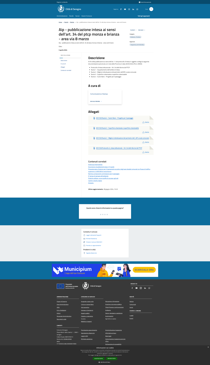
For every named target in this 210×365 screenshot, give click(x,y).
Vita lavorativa (85, 307)
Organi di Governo (62, 301)
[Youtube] (124, 9)
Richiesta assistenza (86, 339)
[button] (105, 362)
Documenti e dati (61, 319)
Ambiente (108, 310)
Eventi (131, 318)
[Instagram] (128, 9)
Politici (59, 313)
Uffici (58, 307)
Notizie (72, 22)
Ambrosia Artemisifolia (95, 164)
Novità (66, 22)
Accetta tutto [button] (98, 358)
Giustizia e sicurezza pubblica (113, 304)
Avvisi (131, 307)
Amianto (91, 183)
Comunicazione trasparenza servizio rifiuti (115, 340)
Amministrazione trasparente (113, 330)
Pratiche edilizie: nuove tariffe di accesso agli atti (103, 178)
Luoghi (131, 315)
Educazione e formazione (112, 301)
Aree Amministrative (62, 304)
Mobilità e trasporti (86, 321)
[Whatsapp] (136, 9)
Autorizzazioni (109, 316)
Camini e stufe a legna (95, 181)
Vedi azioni (141, 30)
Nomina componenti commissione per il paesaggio (103, 174)
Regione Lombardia (62, 2)
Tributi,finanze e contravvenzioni (114, 307)
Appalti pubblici (85, 313)
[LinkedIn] (132, 9)
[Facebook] (120, 9)
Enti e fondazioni (61, 310)
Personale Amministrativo (64, 316)
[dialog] (105, 355)
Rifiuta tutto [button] (112, 358)
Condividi (132, 30)
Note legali (108, 336)
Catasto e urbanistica (87, 316)
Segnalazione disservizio (88, 333)
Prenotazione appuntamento (89, 330)
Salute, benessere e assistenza (113, 313)
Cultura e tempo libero (87, 304)
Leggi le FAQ (84, 336)
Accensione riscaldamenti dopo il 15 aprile (101, 167)
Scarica (147, 122)
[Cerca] (151, 9)
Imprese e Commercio (87, 310)
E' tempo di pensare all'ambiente (98, 176)
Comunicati (133, 304)
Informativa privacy (110, 333)
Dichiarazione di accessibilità (113, 344)
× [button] (208, 347)
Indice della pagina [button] (65, 55)
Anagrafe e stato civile (87, 301)
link (121, 355)
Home (60, 22)
